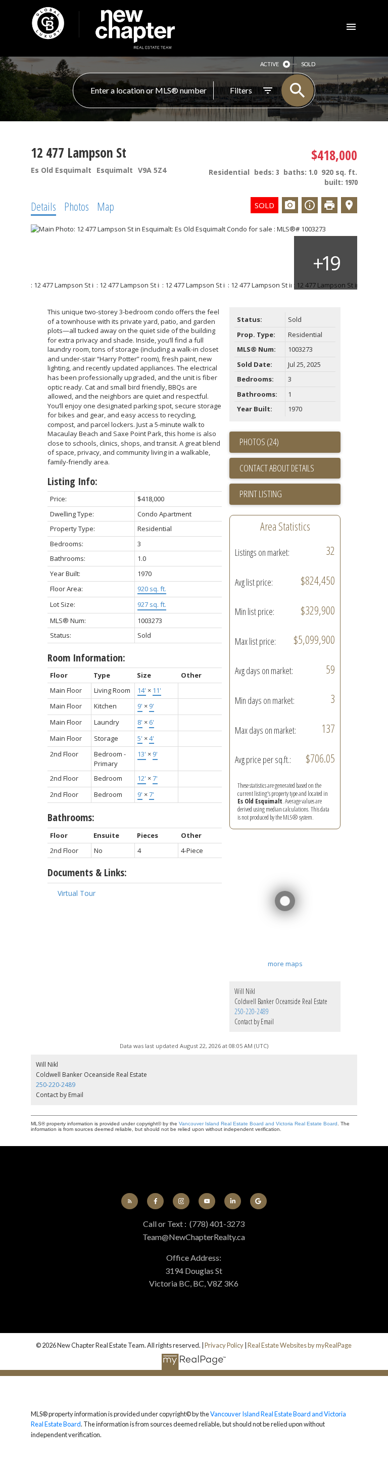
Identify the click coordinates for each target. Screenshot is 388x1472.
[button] (129, 1201)
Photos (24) (259, 442)
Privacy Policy (224, 1345)
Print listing (260, 494)
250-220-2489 (251, 1011)
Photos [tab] (76, 206)
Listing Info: (72, 481)
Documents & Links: (87, 872)
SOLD (308, 64)
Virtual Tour (76, 893)
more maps (285, 963)
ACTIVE (269, 64)
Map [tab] (105, 206)
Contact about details (276, 468)
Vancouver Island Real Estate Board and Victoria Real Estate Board (258, 1123)
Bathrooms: (70, 817)
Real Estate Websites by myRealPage (300, 1345)
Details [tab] (43, 206)
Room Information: (86, 657)
